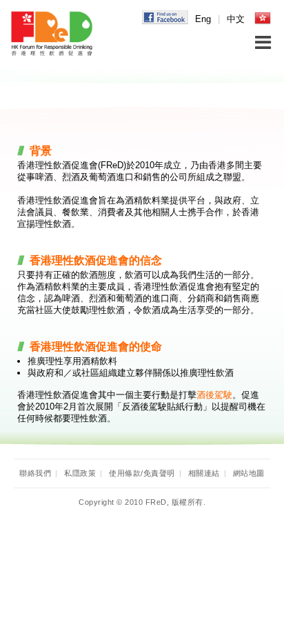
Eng (203, 19)
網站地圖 (249, 473)
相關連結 (204, 473)
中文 (236, 19)
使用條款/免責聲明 (142, 473)
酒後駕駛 (214, 395)
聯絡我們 (35, 473)
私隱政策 (80, 473)
